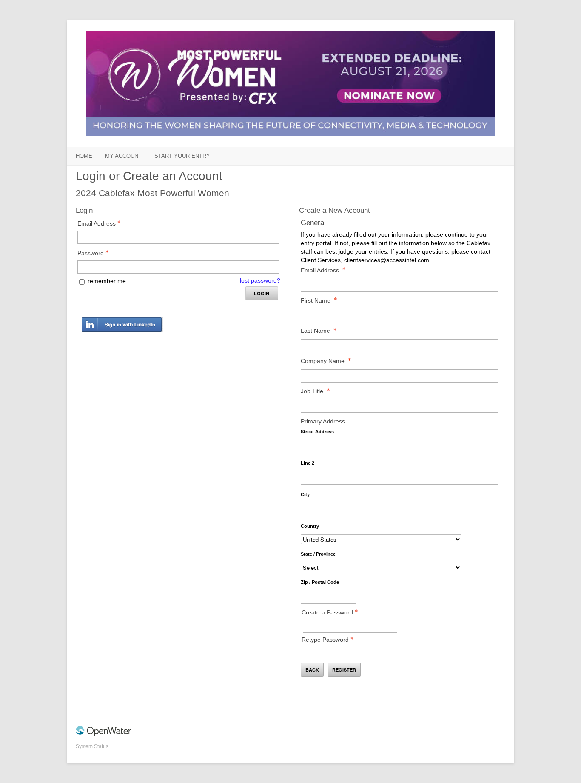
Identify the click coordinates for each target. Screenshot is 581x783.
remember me (107, 280)
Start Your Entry (182, 156)
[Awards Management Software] (103, 734)
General (313, 223)
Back (312, 669)
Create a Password (327, 612)
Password (90, 253)
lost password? (260, 280)
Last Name (315, 330)
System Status (92, 746)
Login (261, 293)
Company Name (323, 360)
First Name (315, 300)
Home (84, 156)
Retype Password (325, 639)
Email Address (96, 223)
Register (344, 669)
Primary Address (323, 421)
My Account (123, 156)
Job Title (312, 391)
